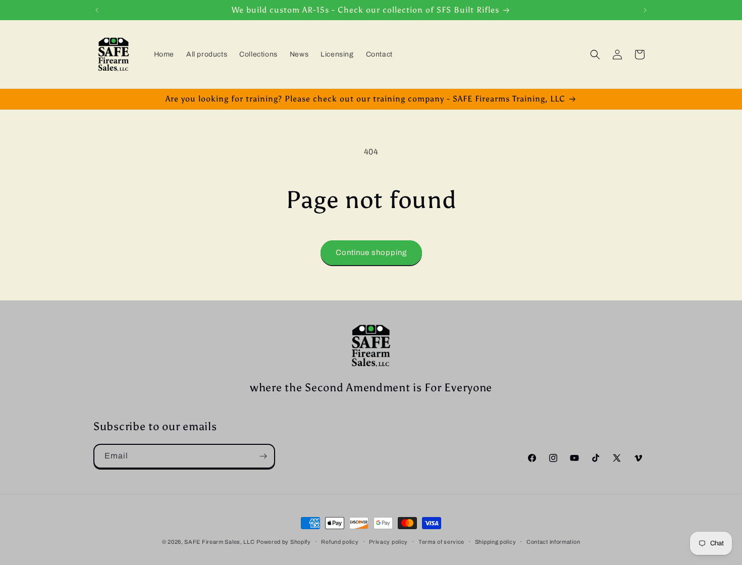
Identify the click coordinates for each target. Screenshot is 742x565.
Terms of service (441, 542)
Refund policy (339, 542)
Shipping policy (495, 542)
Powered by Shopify (283, 542)
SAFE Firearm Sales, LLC (219, 542)
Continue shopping (371, 252)
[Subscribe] (263, 456)
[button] (595, 54)
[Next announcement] (645, 10)
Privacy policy (388, 542)
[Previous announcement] (97, 10)
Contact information (553, 542)
